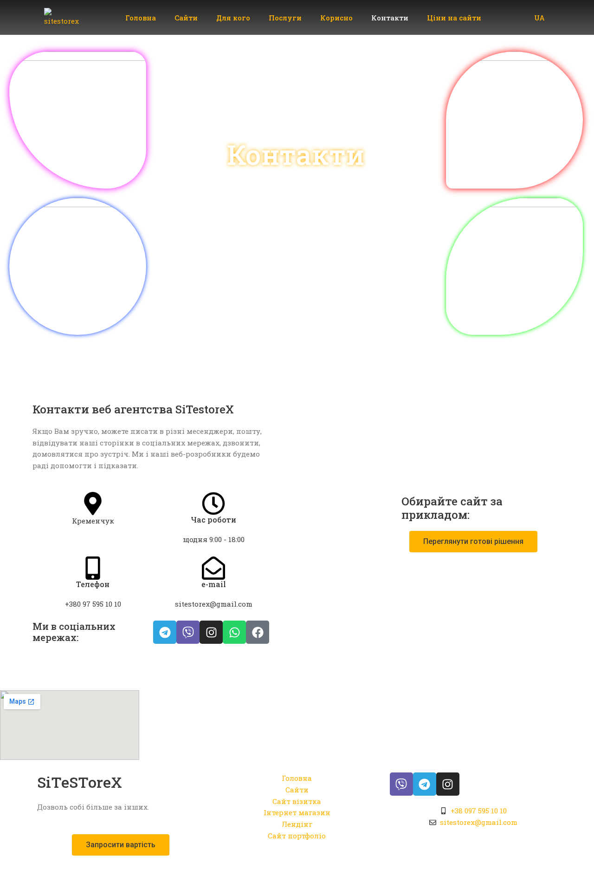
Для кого (233, 17)
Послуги (285, 17)
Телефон (93, 584)
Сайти (186, 17)
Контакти (389, 17)
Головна (140, 17)
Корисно (336, 17)
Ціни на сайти (454, 17)
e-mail (213, 584)
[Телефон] (92, 568)
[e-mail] (213, 568)
